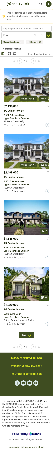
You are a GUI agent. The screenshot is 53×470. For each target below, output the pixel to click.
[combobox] (26, 29)
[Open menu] (3, 4)
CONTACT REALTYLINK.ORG (26, 374)
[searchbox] (24, 28)
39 (46, 297)
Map (8, 53)
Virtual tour (26, 99)
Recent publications (38, 54)
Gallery (2, 53)
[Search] (40, 4)
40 (46, 98)
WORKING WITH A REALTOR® (26, 366)
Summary (14, 53)
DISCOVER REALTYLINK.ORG (26, 358)
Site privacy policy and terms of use (26, 447)
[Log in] (49, 4)
